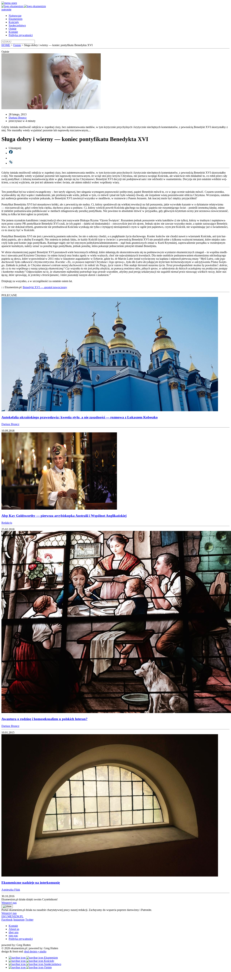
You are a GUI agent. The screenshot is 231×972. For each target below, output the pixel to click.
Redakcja (6, 522)
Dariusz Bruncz (18, 117)
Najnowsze (15, 15)
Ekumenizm (15, 18)
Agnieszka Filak (10, 889)
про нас (13, 935)
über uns (13, 932)
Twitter (29, 919)
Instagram (19, 919)
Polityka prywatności (21, 35)
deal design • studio (35, 951)
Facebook (7, 919)
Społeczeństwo (17, 25)
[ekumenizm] (12, 6)
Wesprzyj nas (9, 902)
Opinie (12, 28)
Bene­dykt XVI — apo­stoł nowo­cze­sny (45, 287)
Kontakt (13, 31)
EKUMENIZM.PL (12, 916)
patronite (6, 9)
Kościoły (14, 22)
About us (14, 929)
